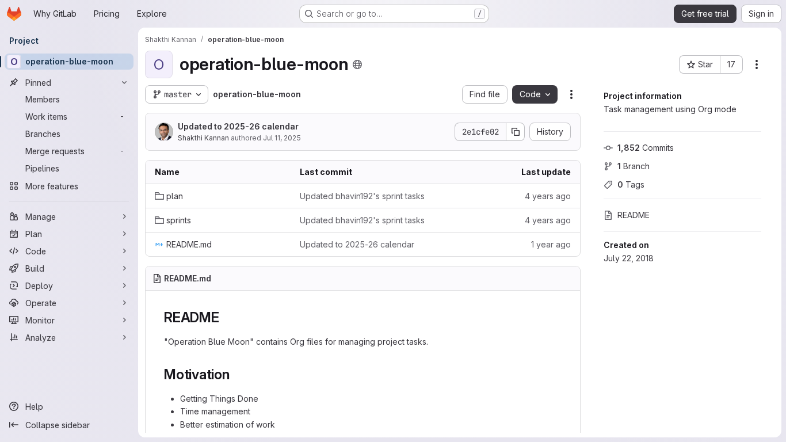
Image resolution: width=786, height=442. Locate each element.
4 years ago (548, 196)
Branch (633, 166)
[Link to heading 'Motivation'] (237, 374)
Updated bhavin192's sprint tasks (362, 196)
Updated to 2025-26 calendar (238, 126)
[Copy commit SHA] (515, 132)
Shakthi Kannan (203, 138)
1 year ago (551, 244)
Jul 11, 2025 (282, 138)
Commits (645, 148)
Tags (630, 184)
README (633, 215)
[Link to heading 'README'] (226, 317)
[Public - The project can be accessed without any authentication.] (357, 64)
